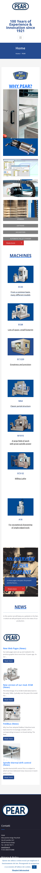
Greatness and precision (20, 364)
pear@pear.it (5, 847)
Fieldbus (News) (11, 723)
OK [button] (34, 867)
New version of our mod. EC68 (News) (18, 686)
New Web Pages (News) (14, 648)
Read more (10, 243)
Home (18, 54)
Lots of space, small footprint (20, 330)
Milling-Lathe (20, 478)
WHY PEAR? (20, 86)
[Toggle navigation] (20, 37)
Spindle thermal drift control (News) (17, 763)
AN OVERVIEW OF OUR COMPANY (20, 565)
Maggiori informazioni (20, 870)
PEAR (20, 17)
